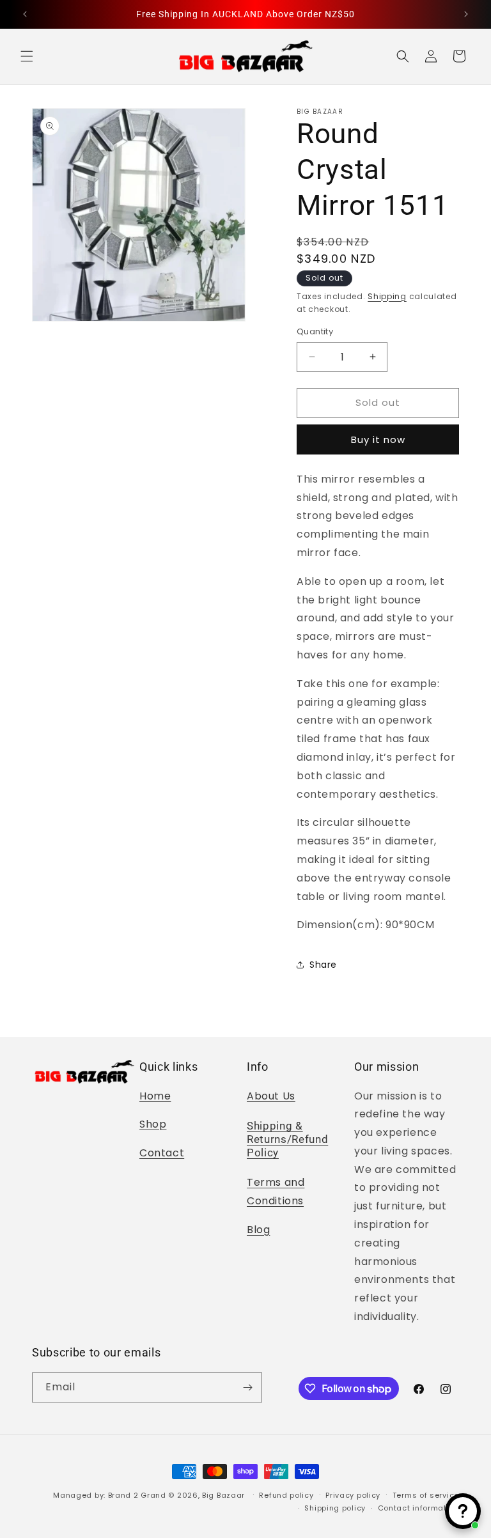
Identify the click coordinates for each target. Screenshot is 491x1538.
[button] (27, 56)
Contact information (418, 1508)
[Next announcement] (466, 14)
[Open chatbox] (463, 1511)
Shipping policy (335, 1508)
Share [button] (323, 964)
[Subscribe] (247, 1387)
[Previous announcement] (25, 14)
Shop (152, 1124)
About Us (271, 1096)
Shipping (387, 296)
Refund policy (286, 1495)
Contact (161, 1153)
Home (155, 1096)
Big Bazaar (223, 1495)
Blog (258, 1229)
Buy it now (378, 439)
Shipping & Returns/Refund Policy (287, 1139)
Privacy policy (352, 1495)
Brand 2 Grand (137, 1495)
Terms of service (426, 1495)
